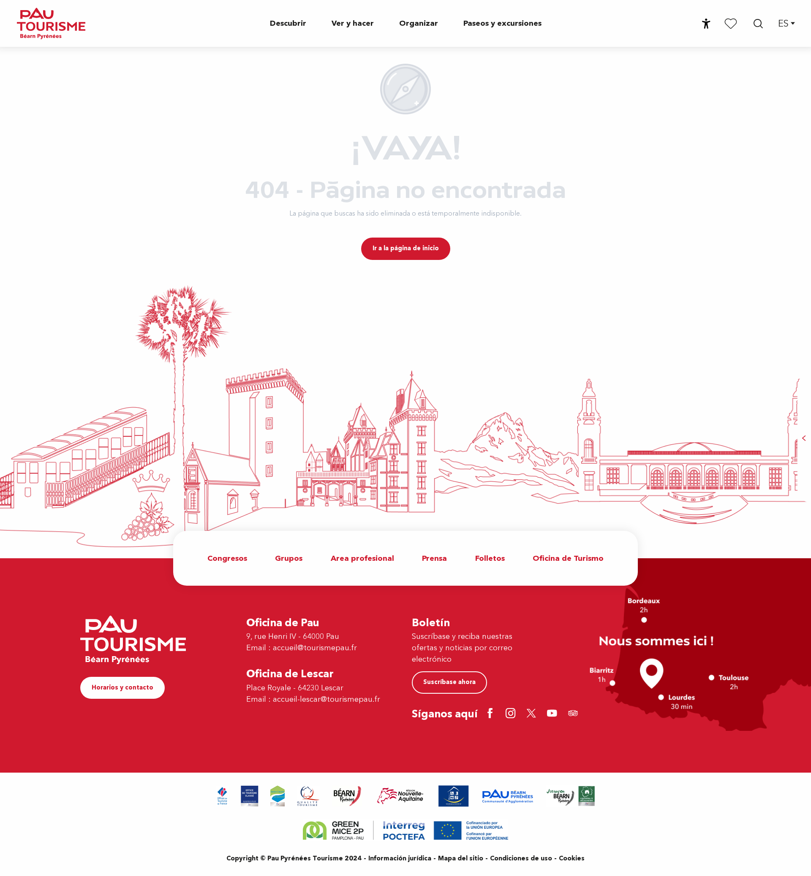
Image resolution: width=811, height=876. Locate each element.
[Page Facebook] (491, 714)
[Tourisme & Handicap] (453, 796)
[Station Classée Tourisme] (277, 796)
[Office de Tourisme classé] (250, 796)
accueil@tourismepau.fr (315, 648)
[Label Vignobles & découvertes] (571, 796)
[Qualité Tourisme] (308, 796)
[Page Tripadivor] (574, 714)
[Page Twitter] (532, 714)
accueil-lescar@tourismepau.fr (326, 699)
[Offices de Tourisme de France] (222, 796)
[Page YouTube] (553, 714)
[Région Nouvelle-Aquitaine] (400, 796)
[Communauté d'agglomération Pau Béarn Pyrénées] (507, 796)
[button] (758, 23)
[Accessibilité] (706, 23)
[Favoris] (730, 23)
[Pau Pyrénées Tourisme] (51, 23)
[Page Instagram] (512, 714)
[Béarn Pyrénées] (347, 796)
